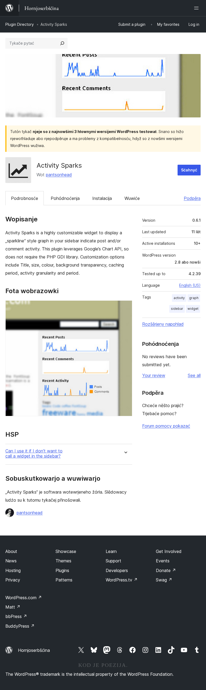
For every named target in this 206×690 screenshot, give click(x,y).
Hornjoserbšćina (34, 650)
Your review (153, 375)
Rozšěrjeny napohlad (163, 324)
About (11, 551)
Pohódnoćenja (65, 198)
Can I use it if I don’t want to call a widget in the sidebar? (33, 453)
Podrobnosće (24, 198)
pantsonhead (59, 174)
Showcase (66, 551)
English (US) (190, 285)
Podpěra (192, 198)
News (11, 560)
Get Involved (169, 551)
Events (163, 560)
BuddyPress (20, 626)
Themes (63, 560)
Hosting (13, 570)
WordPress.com (23, 597)
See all (194, 375)
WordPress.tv (122, 580)
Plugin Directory (19, 24)
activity (179, 298)
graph (193, 298)
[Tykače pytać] (62, 43)
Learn (111, 551)
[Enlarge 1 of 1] (125, 307)
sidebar (177, 309)
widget (192, 309)
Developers (117, 570)
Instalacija (102, 198)
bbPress (16, 616)
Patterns (64, 580)
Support (113, 560)
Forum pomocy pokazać (166, 426)
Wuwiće (132, 198)
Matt (12, 607)
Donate (166, 570)
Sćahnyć (189, 170)
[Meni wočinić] (197, 8)
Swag (164, 580)
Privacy (12, 580)
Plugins (62, 570)
